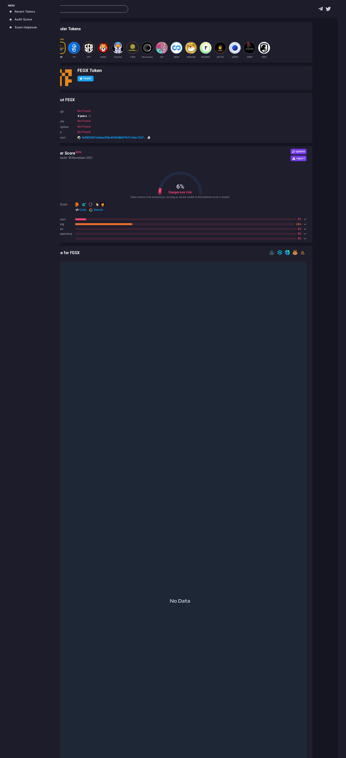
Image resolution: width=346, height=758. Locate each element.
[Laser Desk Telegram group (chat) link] (320, 9)
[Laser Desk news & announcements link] (328, 9)
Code (82, 209)
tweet (87, 78)
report (300, 158)
